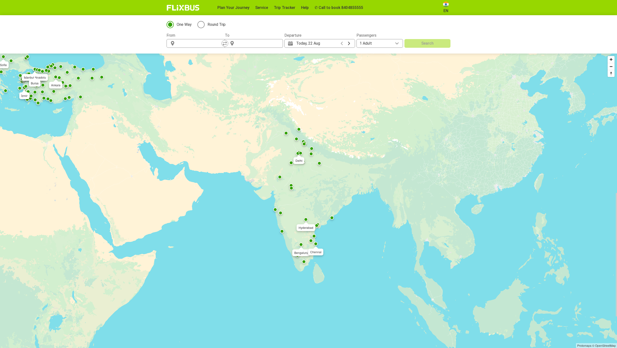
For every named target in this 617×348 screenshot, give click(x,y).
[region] (308, 201)
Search (427, 43)
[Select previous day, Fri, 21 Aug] (342, 43)
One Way (184, 24)
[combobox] (200, 43)
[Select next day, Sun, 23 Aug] (349, 43)
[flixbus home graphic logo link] (183, 7)
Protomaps (584, 345)
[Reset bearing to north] (611, 73)
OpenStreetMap (605, 345)
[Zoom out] (611, 66)
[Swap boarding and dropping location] (224, 43)
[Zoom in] (611, 59)
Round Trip (217, 24)
